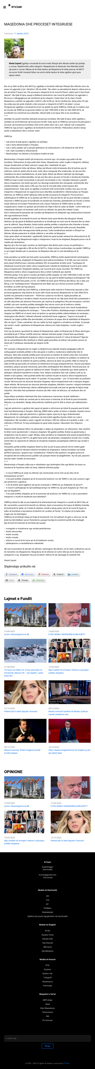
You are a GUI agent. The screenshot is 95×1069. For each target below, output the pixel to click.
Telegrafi (48, 977)
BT (47, 904)
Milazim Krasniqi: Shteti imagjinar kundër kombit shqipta (22, 752)
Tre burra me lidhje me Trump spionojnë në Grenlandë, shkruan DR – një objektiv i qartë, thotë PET (23, 672)
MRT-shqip (47, 1000)
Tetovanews (47, 1012)
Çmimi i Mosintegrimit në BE (16, 634)
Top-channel (47, 942)
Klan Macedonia (47, 1008)
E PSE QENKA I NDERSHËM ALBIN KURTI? (66, 634)
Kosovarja (47, 985)
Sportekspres (47, 951)
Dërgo (47, 1046)
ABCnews (47, 947)
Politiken (47, 908)
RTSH (47, 930)
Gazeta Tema (48, 934)
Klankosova (47, 981)
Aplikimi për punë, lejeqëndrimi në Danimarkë (47, 916)
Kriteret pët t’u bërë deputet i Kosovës (20, 711)
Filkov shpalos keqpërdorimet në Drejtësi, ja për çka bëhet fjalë (69, 752)
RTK (47, 965)
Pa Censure (47, 1020)
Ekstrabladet (47, 912)
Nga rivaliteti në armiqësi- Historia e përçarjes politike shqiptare (68, 671)
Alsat (47, 1004)
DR (47, 896)
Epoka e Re (47, 973)
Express (47, 969)
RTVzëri (66, 1063)
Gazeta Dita (47, 938)
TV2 (47, 900)
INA (47, 1016)
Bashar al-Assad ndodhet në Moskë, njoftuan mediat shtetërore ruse (68, 713)
